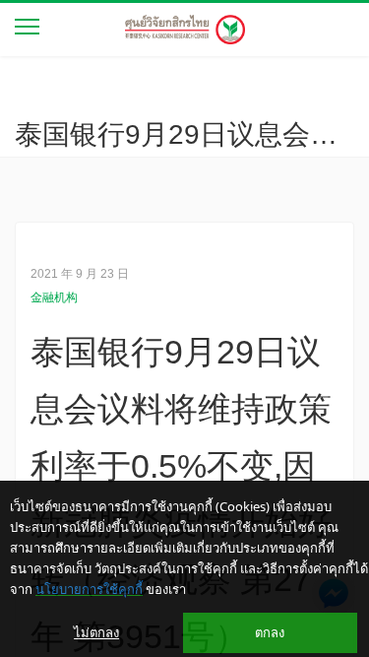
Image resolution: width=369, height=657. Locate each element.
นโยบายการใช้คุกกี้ (89, 589)
